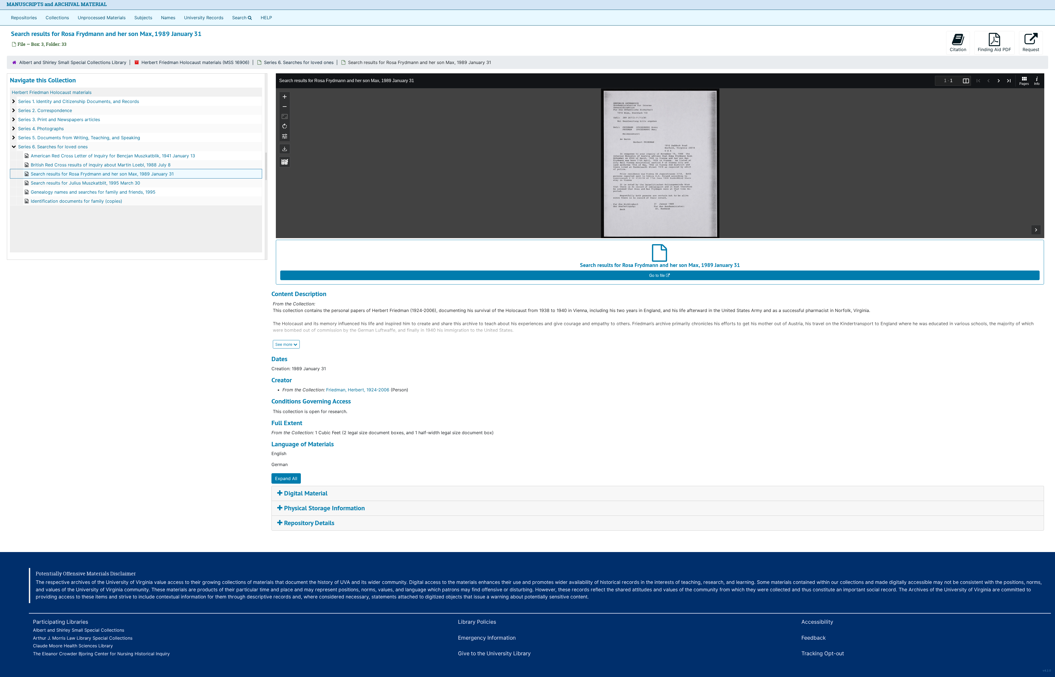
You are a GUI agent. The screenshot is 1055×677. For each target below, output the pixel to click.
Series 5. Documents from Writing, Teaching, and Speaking (79, 137)
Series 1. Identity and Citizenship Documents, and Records (78, 101)
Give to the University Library (494, 653)
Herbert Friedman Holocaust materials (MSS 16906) (195, 62)
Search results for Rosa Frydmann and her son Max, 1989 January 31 (102, 174)
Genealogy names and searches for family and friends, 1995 (93, 192)
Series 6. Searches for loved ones (299, 62)
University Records (203, 17)
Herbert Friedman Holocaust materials (51, 92)
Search (243, 17)
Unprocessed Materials (102, 17)
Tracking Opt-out (822, 653)
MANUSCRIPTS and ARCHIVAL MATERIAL (57, 4)
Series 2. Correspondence (45, 110)
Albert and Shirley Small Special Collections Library (72, 62)
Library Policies (477, 622)
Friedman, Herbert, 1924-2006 (357, 389)
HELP (266, 17)
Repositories (24, 17)
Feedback (813, 637)
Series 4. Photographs (41, 128)
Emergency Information (487, 637)
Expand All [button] (286, 478)
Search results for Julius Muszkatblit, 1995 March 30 (85, 183)
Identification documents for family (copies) (76, 201)
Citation (958, 49)
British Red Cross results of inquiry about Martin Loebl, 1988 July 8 (101, 165)
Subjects (143, 17)
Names (168, 17)
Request (1031, 49)
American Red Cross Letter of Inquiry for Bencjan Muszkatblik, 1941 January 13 (113, 155)
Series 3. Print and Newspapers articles (59, 119)
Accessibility (817, 622)
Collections (57, 17)
